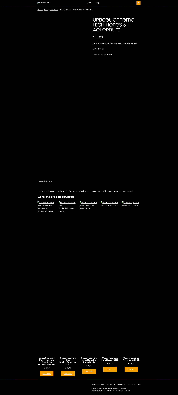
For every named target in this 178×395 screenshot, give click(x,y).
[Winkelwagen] (138, 3)
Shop (46, 10)
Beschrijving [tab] (45, 181)
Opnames (54, 10)
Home (40, 10)
